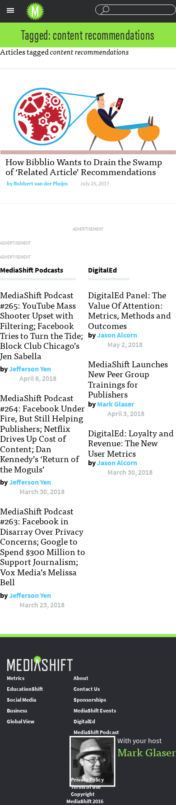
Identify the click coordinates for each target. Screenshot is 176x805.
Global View (20, 721)
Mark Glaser (115, 404)
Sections (10, 10)
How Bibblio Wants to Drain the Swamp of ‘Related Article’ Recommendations (83, 166)
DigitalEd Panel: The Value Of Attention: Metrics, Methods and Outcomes (129, 310)
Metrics (15, 678)
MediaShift (40, 663)
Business (17, 710)
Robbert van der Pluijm (41, 183)
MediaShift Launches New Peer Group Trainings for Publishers (128, 379)
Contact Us (87, 689)
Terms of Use (86, 787)
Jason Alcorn (117, 335)
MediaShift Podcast (96, 732)
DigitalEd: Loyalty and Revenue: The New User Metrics (131, 443)
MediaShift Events (95, 710)
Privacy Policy (87, 779)
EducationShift (25, 689)
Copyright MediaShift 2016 (84, 798)
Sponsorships (90, 699)
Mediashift (35, 11)
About (81, 678)
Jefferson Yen (30, 369)
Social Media (21, 699)
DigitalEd (84, 721)
